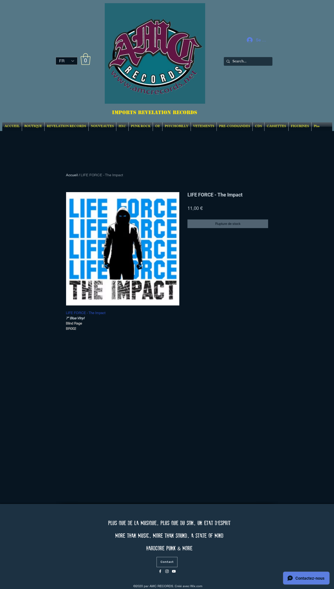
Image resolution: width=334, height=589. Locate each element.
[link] (85, 59)
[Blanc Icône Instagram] (167, 571)
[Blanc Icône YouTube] (174, 571)
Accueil (72, 175)
